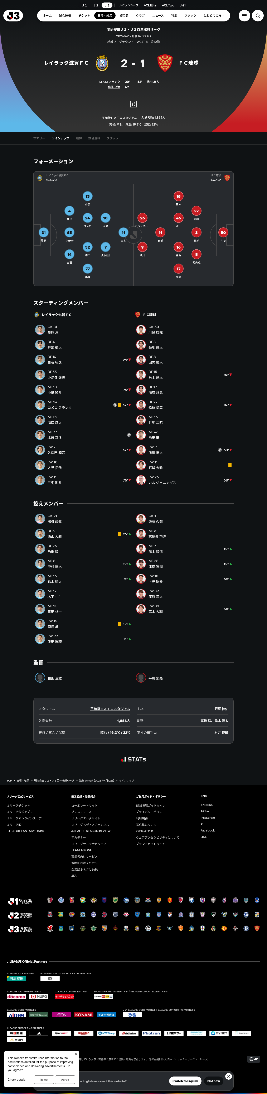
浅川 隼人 (153, 81)
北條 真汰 (114, 87)
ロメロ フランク (109, 81)
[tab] (39, 138)
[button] (244, 15)
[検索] (258, 15)
